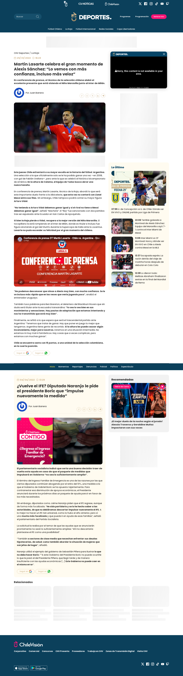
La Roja (68, 29)
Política (114, 366)
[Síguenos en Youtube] (162, 3)
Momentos (63, 366)
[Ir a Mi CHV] (65, 3)
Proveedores (78, 651)
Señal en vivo (159, 16)
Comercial (34, 651)
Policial (103, 366)
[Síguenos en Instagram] (151, 3)
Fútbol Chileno (55, 29)
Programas (125, 16)
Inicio (52, 366)
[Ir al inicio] (91, 644)
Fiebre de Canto (122, 386)
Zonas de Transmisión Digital (120, 651)
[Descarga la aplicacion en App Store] (38, 668)
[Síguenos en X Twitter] (140, 3)
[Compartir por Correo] (103, 96)
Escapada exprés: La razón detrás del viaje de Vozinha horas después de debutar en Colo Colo (149, 260)
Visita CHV (142, 651)
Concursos (47, 651)
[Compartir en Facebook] (82, 96)
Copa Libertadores (126, 29)
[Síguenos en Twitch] (167, 3)
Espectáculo (127, 366)
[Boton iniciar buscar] (37, 16)
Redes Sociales (106, 29)
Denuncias (91, 366)
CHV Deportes (21, 53)
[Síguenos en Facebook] (145, 3)
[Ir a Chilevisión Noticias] (86, 4)
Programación (142, 16)
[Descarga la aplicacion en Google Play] (21, 668)
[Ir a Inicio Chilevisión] (112, 3)
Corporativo (20, 651)
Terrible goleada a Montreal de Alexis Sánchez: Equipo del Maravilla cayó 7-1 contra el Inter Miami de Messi (150, 226)
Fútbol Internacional (85, 29)
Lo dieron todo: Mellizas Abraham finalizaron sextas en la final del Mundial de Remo (150, 278)
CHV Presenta (62, 651)
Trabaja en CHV (95, 651)
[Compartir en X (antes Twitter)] (92, 96)
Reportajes (77, 366)
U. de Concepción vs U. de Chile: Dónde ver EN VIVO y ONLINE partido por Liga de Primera (137, 211)
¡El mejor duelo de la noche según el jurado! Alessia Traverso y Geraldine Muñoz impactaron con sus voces (137, 424)
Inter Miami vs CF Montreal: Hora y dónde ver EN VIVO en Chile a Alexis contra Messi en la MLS (149, 243)
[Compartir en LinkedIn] (98, 96)
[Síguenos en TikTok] (156, 3)
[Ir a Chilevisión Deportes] (91, 16)
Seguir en (21, 353)
